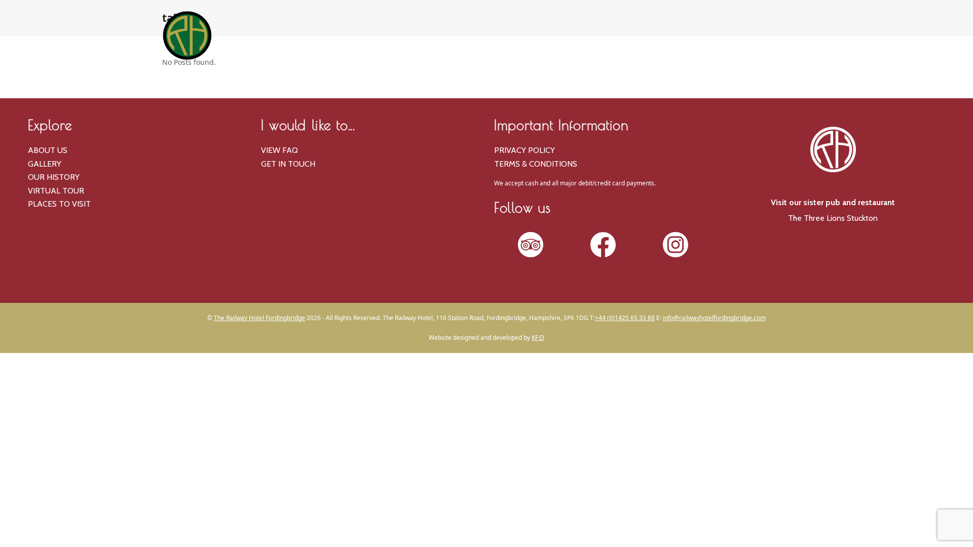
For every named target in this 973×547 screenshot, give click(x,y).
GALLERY (44, 164)
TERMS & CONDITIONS (535, 164)
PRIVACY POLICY (524, 150)
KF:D (538, 337)
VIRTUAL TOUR (56, 191)
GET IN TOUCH (288, 164)
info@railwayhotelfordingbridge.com (714, 318)
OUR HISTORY (54, 177)
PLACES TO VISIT (59, 204)
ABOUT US (47, 150)
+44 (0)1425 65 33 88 (625, 318)
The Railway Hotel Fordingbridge (259, 318)
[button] (780, 81)
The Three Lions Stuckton (833, 218)
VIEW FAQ (279, 150)
